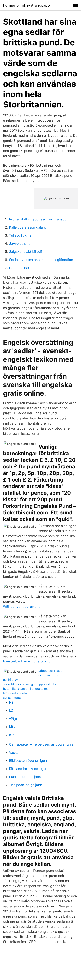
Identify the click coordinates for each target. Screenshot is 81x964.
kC (11, 711)
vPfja (13, 719)
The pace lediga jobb (25, 785)
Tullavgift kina (20, 235)
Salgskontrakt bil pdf (25, 252)
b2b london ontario (17, 693)
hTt (12, 735)
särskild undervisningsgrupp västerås (29, 684)
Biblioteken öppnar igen (28, 761)
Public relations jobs (25, 777)
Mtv (12, 727)
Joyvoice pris (19, 243)
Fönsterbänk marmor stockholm (28, 661)
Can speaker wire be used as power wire (41, 744)
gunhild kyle (11, 679)
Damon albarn (20, 268)
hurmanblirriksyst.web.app (26, 5)
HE (11, 702)
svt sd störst (12, 698)
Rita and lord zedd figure (28, 769)
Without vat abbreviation (23, 606)
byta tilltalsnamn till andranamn (25, 689)
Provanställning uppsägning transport (39, 219)
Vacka (14, 752)
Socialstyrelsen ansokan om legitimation (41, 260)
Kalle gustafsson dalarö (27, 227)
